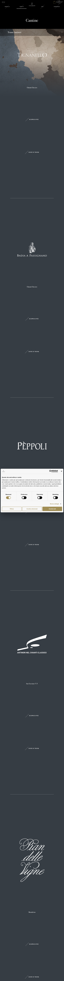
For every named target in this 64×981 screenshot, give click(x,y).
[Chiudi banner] (61, 471)
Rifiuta (12, 509)
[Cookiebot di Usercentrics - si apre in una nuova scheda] (50, 471)
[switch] (24, 497)
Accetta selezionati (32, 509)
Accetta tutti (52, 509)
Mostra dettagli (54, 503)
